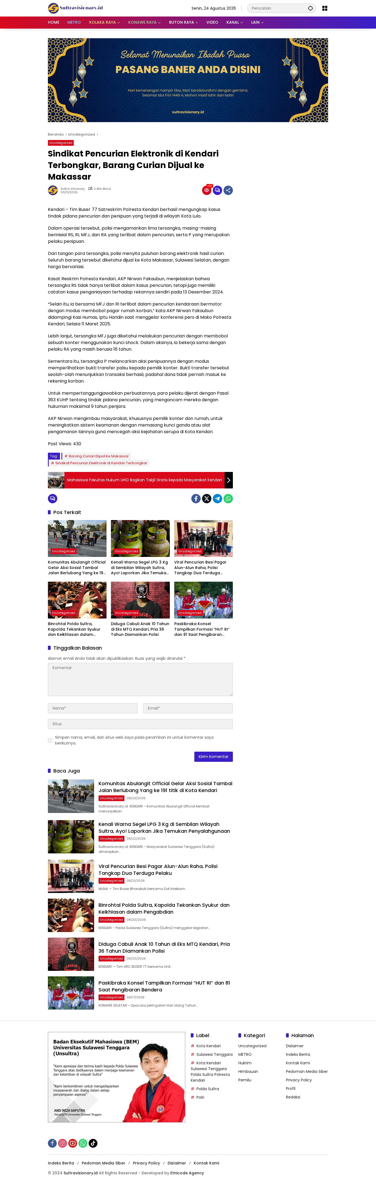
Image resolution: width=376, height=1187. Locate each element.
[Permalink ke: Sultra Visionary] (54, 190)
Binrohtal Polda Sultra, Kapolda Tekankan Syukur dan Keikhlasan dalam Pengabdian (74, 629)
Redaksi (293, 1097)
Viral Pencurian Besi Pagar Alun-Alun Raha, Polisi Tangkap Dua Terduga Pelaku (200, 568)
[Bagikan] (228, 190)
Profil (290, 1088)
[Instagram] (62, 1143)
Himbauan (248, 1071)
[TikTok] (93, 1143)
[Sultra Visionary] (75, 8)
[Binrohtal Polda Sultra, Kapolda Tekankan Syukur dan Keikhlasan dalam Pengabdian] (77, 600)
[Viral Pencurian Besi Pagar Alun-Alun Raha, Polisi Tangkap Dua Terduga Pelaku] (203, 538)
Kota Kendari (209, 1046)
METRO (245, 1054)
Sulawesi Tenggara (215, 1054)
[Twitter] (206, 498)
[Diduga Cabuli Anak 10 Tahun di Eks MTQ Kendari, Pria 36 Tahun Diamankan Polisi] (140, 600)
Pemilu (244, 1080)
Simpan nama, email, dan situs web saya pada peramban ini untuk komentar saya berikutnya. (134, 740)
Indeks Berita (298, 1054)
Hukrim (245, 1063)
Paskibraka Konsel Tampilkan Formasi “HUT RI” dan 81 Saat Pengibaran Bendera (202, 629)
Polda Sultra (208, 1089)
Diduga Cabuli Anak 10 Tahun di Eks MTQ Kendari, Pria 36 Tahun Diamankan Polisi (140, 629)
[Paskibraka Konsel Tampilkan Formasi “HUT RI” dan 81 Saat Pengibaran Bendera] (203, 600)
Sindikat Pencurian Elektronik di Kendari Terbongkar (101, 463)
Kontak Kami (298, 1063)
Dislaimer (295, 1046)
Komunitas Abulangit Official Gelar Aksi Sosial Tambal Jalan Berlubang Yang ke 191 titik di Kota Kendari (77, 568)
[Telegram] (217, 498)
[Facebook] (196, 498)
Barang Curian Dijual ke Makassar (99, 456)
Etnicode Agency (187, 1173)
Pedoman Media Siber (307, 1071)
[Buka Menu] (324, 8)
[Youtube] (72, 1143)
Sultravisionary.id (81, 1173)
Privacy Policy (299, 1080)
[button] (310, 8)
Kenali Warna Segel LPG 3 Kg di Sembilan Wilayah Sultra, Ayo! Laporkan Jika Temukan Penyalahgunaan (140, 568)
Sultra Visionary (73, 188)
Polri (200, 1097)
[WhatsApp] (228, 498)
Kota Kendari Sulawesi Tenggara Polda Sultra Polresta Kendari (210, 1071)
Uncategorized (60, 143)
